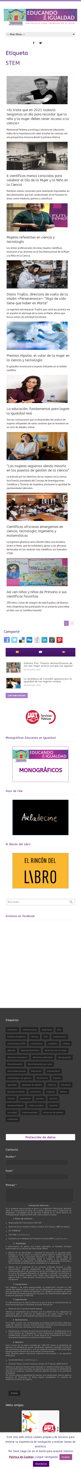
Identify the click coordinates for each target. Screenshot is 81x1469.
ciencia (34, 1036)
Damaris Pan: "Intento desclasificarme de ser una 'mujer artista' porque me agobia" (48, 664)
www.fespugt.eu (23, 1234)
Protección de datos (40, 1137)
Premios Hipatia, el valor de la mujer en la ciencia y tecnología (38, 358)
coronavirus (37, 1043)
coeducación (59, 1036)
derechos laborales (43, 1057)
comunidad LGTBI (16, 1043)
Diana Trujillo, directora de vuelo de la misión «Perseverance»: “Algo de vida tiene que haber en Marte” (37, 298)
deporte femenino (30, 1050)
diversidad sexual (16, 1071)
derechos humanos (17, 1057)
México (63, 1091)
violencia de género (53, 1112)
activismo (12, 1029)
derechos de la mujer (56, 1050)
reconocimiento (15, 1105)
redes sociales (36, 1105)
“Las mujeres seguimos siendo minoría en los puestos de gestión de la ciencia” (38, 468)
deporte (11, 1050)
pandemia (25, 1098)
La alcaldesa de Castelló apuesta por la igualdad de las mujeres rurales (48, 680)
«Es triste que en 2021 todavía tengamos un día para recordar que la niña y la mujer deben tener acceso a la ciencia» (38, 116)
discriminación (14, 1064)
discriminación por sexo (40, 1064)
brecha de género (16, 1036)
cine (46, 1036)
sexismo (53, 1105)
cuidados (52, 1043)
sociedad (12, 1112)
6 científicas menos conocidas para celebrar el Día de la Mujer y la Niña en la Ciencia (37, 180)
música (11, 1098)
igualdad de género (32, 1084)
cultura (66, 1043)
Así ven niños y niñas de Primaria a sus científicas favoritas (36, 594)
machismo (35, 1091)
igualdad (12, 1084)
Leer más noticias (16, 695)
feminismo (42, 1078)
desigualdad (64, 1057)
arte (59, 1029)
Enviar (14, 1393)
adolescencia (30, 1029)
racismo (53, 1098)
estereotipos (53, 1071)
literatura (66, 1084)
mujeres (50, 1091)
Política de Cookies (21, 1457)
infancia (51, 1084)
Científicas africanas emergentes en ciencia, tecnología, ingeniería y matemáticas (35, 531)
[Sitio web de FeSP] (40, 725)
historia (57, 1078)
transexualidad (30, 1112)
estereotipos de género (19, 1078)
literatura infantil (16, 1091)
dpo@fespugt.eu (61, 1238)
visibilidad (12, 1119)
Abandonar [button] (41, 1463)
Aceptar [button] (66, 1457)
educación (36, 1071)
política (40, 1098)
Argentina (47, 1029)
